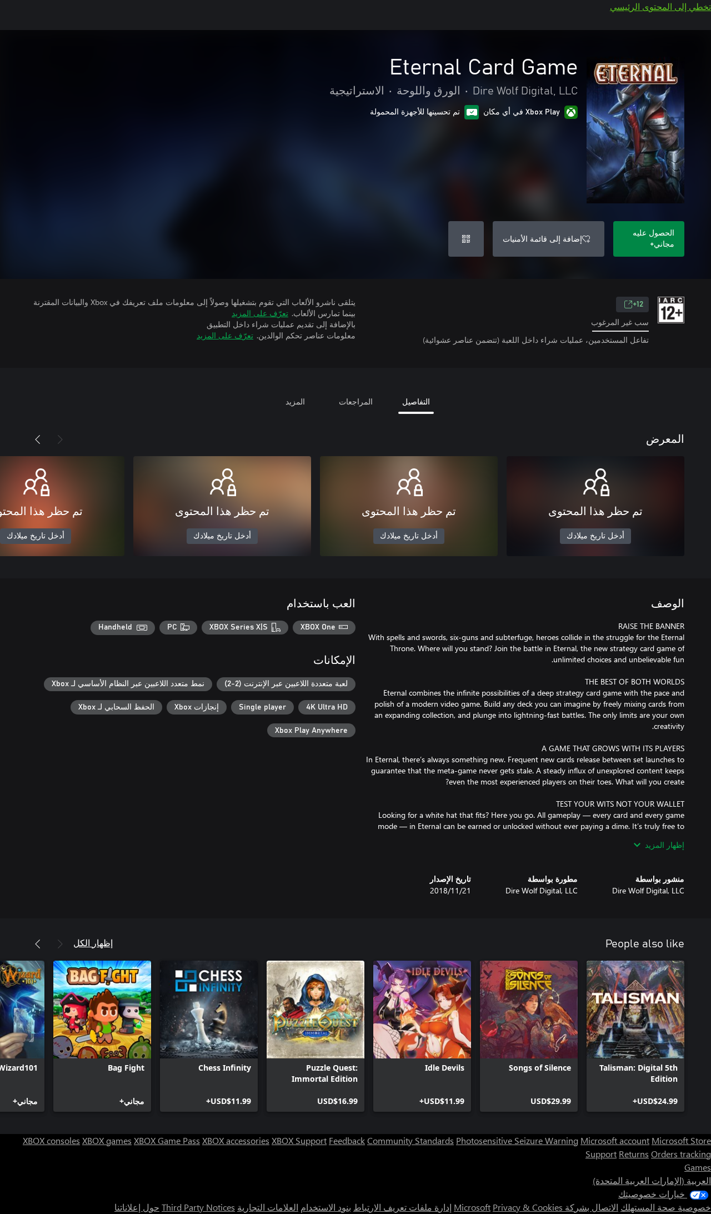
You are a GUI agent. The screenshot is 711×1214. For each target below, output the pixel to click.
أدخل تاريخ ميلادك (595, 536)
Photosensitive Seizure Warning (517, 1140)
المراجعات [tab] (356, 401)
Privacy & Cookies (528, 1207)
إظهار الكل (93, 942)
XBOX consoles (51, 1140)
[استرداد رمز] (466, 239)
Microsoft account (614, 1140)
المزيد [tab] (295, 401)
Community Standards (410, 1140)
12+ (638, 304)
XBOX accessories (235, 1140)
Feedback (347, 1140)
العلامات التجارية (267, 1207)
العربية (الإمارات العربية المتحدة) (652, 1180)
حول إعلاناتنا (136, 1207)
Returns (634, 1154)
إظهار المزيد (664, 845)
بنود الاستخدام (326, 1207)
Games (697, 1167)
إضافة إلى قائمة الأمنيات (542, 238)
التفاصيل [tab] (416, 401)
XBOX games (107, 1140)
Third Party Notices (198, 1207)
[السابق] (60, 439)
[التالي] (38, 439)
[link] (635, 1036)
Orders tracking (681, 1154)
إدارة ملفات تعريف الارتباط (402, 1207)
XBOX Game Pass (167, 1140)
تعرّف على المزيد (260, 313)
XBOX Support (299, 1140)
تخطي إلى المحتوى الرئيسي (660, 6)
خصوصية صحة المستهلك (665, 1207)
